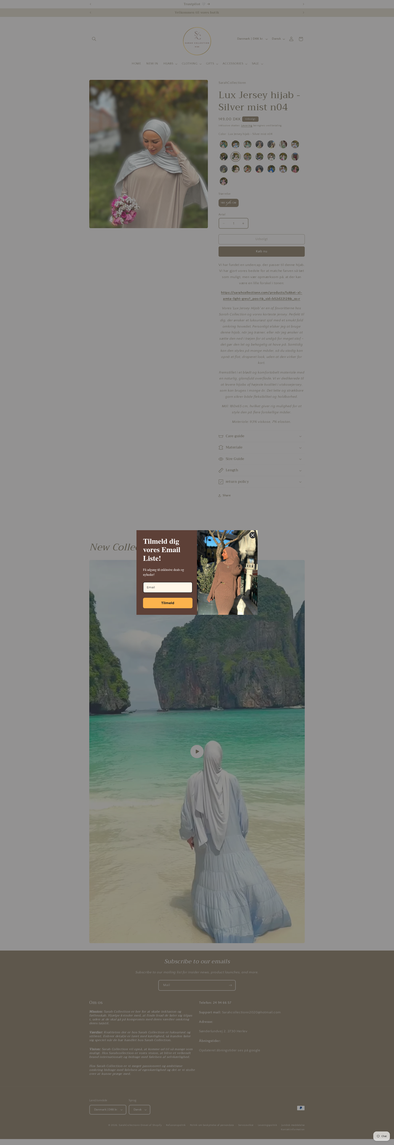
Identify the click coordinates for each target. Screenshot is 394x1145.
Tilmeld (167, 603)
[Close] (253, 535)
